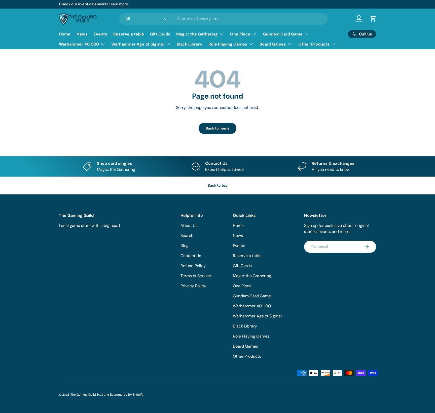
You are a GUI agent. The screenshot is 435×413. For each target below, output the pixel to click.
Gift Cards (160, 34)
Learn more (118, 4)
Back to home (217, 128)
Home (64, 34)
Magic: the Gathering (197, 34)
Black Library (189, 44)
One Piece (240, 34)
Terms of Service (195, 275)
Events (100, 34)
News (82, 34)
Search (186, 235)
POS (100, 395)
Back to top (218, 185)
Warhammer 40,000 (79, 44)
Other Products (314, 44)
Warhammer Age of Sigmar (137, 44)
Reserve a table (128, 34)
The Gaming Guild (83, 395)
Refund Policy (193, 265)
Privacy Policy (193, 285)
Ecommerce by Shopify (126, 395)
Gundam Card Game (283, 34)
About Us (189, 225)
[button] (373, 18)
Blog (184, 245)
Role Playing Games (227, 44)
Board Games (273, 44)
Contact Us (190, 255)
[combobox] (223, 18)
